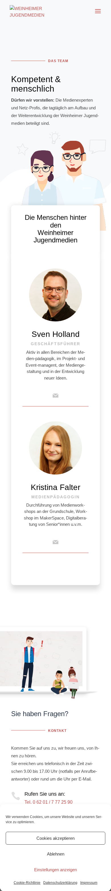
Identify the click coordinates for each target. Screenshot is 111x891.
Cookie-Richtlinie (27, 883)
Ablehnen (55, 854)
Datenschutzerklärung (60, 883)
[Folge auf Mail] (55, 395)
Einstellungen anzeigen (55, 869)
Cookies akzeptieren (55, 838)
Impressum (88, 883)
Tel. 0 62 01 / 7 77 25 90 (48, 802)
